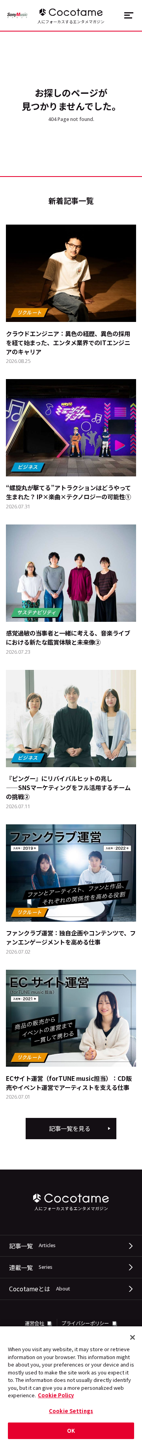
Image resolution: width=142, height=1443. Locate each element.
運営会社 (35, 1323)
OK (71, 1430)
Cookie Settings (71, 1411)
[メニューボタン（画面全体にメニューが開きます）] (128, 15)
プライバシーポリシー (86, 1323)
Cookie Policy (56, 1395)
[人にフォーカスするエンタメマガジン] (71, 12)
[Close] (132, 1337)
